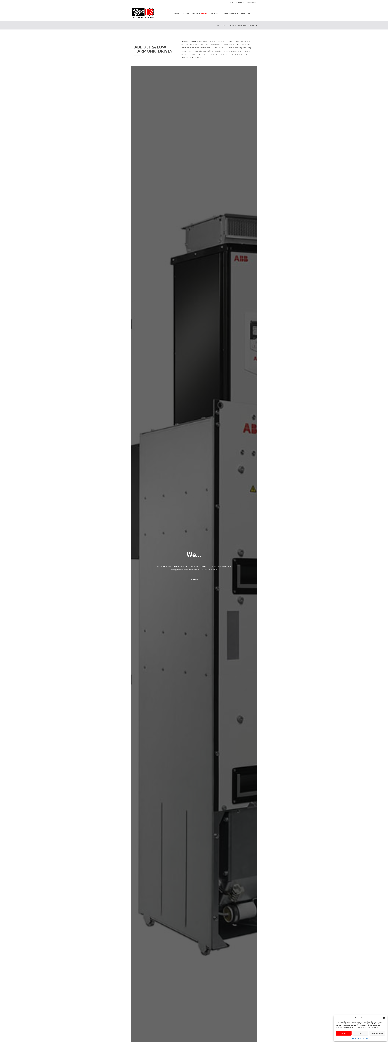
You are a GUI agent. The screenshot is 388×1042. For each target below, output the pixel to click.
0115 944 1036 (252, 3)
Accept (343, 1033)
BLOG (243, 13)
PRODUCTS (176, 13)
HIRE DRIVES (196, 13)
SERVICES (204, 13)
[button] (384, 1018)
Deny (360, 1033)
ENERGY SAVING (215, 13)
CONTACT (251, 13)
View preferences (377, 1033)
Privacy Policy (355, 1038)
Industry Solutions (231, 13)
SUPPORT (186, 13)
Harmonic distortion (188, 41)
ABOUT (167, 13)
